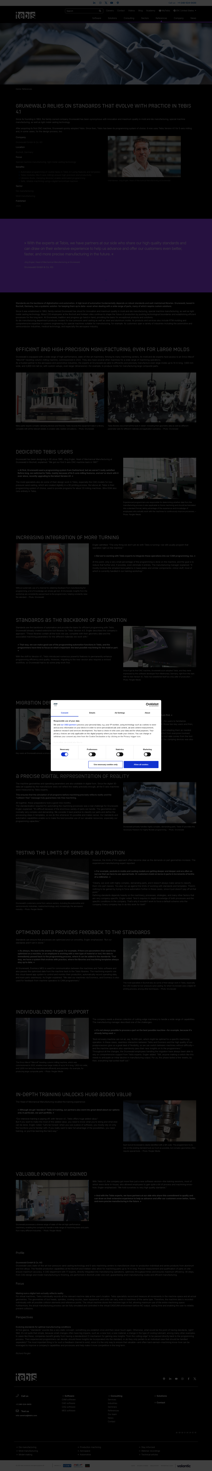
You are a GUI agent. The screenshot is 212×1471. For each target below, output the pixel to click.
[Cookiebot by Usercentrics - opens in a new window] (148, 705)
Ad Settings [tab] (120, 713)
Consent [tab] (64, 713)
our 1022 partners (69, 725)
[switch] (92, 754)
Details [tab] (92, 713)
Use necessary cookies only (106, 764)
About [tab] (147, 713)
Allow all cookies (141, 764)
